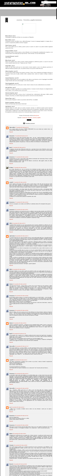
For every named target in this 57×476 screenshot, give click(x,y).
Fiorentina (30, 117)
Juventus (35, 117)
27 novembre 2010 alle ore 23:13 (22, 127)
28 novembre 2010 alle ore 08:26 (21, 425)
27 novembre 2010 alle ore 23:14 (21, 135)
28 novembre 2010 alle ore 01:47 (21, 346)
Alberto (11, 433)
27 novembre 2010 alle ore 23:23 (21, 157)
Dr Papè (11, 167)
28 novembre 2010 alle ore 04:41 (17, 407)
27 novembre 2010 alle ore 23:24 (19, 167)
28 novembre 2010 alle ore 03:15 (21, 373)
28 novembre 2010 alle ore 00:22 (18, 269)
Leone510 (11, 359)
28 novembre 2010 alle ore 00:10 (18, 223)
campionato (24, 117)
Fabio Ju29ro (12, 127)
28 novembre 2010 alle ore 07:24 (21, 415)
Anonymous (36, 115)
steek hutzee (12, 236)
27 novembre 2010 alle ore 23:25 (19, 182)
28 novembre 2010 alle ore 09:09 (20, 464)
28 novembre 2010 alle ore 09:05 (20, 445)
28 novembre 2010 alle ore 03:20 (21, 388)
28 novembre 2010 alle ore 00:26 (21, 295)
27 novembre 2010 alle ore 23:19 (18, 147)
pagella (38, 117)
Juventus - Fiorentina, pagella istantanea (29, 20)
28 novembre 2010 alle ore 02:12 (20, 359)
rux (10, 407)
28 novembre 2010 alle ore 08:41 (19, 433)
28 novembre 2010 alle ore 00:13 (21, 236)
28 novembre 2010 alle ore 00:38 (21, 310)
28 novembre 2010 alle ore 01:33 (19, 333)
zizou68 (11, 182)
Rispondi (11, 132)
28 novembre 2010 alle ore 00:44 (19, 323)
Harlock (11, 323)
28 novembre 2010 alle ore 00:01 (21, 209)
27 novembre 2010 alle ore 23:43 (21, 202)
